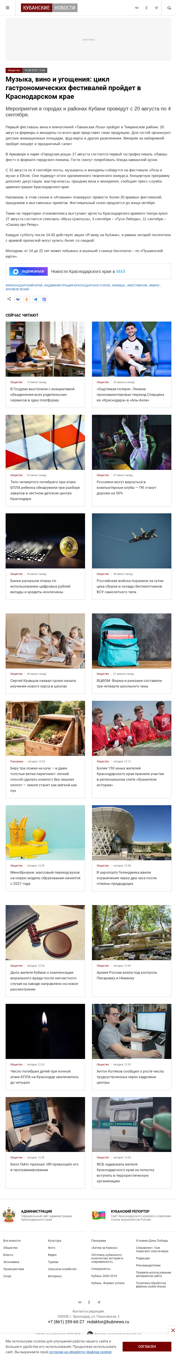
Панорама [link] (16, 761)
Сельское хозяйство (62, 1269)
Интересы (55, 1276)
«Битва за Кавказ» (104, 1247)
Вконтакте (136, 8)
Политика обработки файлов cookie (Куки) (151, 1284)
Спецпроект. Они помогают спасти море (152, 1249)
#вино (154, 285)
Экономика (11, 1262)
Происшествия (13, 1269)
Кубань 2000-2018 (104, 1276)
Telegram (156, 8)
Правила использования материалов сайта (153, 1274)
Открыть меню (8, 7)
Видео (52, 1255)
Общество (14, 70)
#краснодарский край (24, 285)
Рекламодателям (148, 1265)
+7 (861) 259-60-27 (66, 1321)
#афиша (118, 285)
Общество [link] (16, 382)
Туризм (53, 1262)
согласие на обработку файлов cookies (80, 1352)
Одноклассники (146, 8)
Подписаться (33, 271)
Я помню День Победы (152, 1240)
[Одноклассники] (26, 299)
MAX (121, 271)
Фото (51, 1247)
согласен (147, 1347)
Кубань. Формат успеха (108, 1283)
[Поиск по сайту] (169, 7)
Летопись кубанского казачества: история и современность (107, 1258)
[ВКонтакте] (17, 299)
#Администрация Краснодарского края (77, 285)
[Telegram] (35, 299)
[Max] (44, 299)
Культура (54, 1240)
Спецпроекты (101, 1269)
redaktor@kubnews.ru (108, 1321)
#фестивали (137, 285)
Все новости (12, 1240)
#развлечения (17, 289)
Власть (8, 1255)
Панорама (98, 1240)
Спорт (7, 1276)
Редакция (143, 1258)
